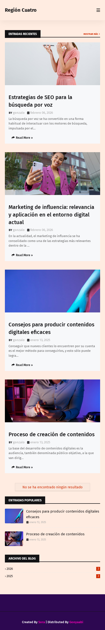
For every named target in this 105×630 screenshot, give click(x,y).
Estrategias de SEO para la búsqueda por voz (40, 101)
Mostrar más (91, 34)
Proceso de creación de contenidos (51, 434)
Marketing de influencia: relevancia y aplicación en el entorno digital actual (51, 215)
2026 (53, 569)
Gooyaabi (76, 622)
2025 (53, 576)
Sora (41, 622)
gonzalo (19, 113)
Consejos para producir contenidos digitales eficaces (51, 328)
